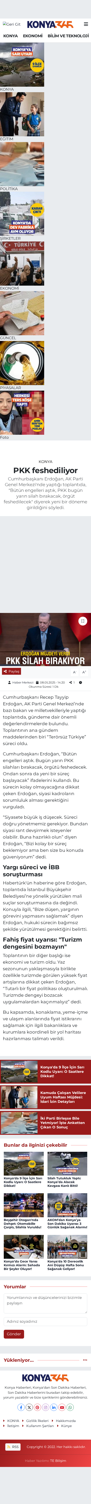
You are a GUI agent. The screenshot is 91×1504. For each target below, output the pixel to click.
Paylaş (14, 671)
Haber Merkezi (23, 682)
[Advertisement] (45, 565)
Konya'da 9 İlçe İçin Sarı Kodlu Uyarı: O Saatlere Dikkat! (23, 1182)
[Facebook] (21, 1407)
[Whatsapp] (70, 1407)
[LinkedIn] (53, 1407)
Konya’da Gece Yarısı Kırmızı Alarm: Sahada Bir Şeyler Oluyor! (22, 1265)
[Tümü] (85, 1360)
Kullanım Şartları (40, 1426)
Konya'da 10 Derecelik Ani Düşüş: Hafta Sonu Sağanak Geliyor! (65, 1265)
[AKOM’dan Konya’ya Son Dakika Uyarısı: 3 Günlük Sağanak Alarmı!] (67, 1205)
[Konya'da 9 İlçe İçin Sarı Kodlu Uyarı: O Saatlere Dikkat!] (24, 1163)
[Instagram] (45, 1407)
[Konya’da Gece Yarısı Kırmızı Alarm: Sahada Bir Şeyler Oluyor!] (24, 1246)
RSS (15, 1447)
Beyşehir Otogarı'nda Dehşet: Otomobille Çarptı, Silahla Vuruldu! (22, 1223)
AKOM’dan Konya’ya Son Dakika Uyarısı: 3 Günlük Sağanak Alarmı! (67, 1223)
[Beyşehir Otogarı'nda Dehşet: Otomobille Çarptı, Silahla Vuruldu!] (24, 1205)
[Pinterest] (37, 1407)
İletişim (13, 1426)
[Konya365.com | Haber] (50, 24)
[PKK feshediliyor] (45, 639)
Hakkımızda (66, 1421)
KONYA (10, 36)
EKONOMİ (33, 36)
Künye (66, 1426)
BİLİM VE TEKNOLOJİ (68, 36)
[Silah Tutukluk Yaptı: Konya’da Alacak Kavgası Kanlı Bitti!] (67, 1163)
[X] (29, 1407)
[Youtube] (62, 1407)
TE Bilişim (58, 1461)
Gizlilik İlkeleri (37, 1421)
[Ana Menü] (86, 24)
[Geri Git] (12, 24)
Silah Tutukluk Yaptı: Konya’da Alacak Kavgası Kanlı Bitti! (64, 1182)
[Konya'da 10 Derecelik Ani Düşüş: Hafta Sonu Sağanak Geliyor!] (67, 1246)
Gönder (14, 1334)
